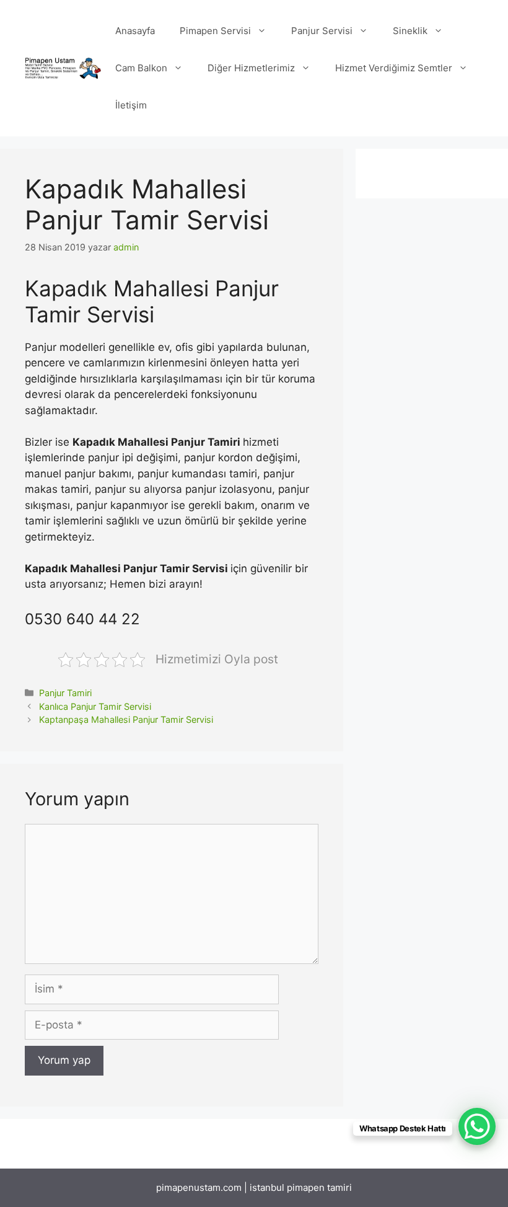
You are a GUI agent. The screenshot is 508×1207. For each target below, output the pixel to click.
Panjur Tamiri (65, 693)
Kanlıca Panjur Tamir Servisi (95, 706)
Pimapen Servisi (215, 31)
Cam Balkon (141, 68)
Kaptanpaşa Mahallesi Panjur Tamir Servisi (126, 719)
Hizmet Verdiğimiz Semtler (393, 68)
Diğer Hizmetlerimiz (251, 68)
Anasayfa (135, 31)
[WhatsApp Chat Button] (477, 1126)
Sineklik (410, 31)
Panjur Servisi (322, 31)
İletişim (131, 105)
